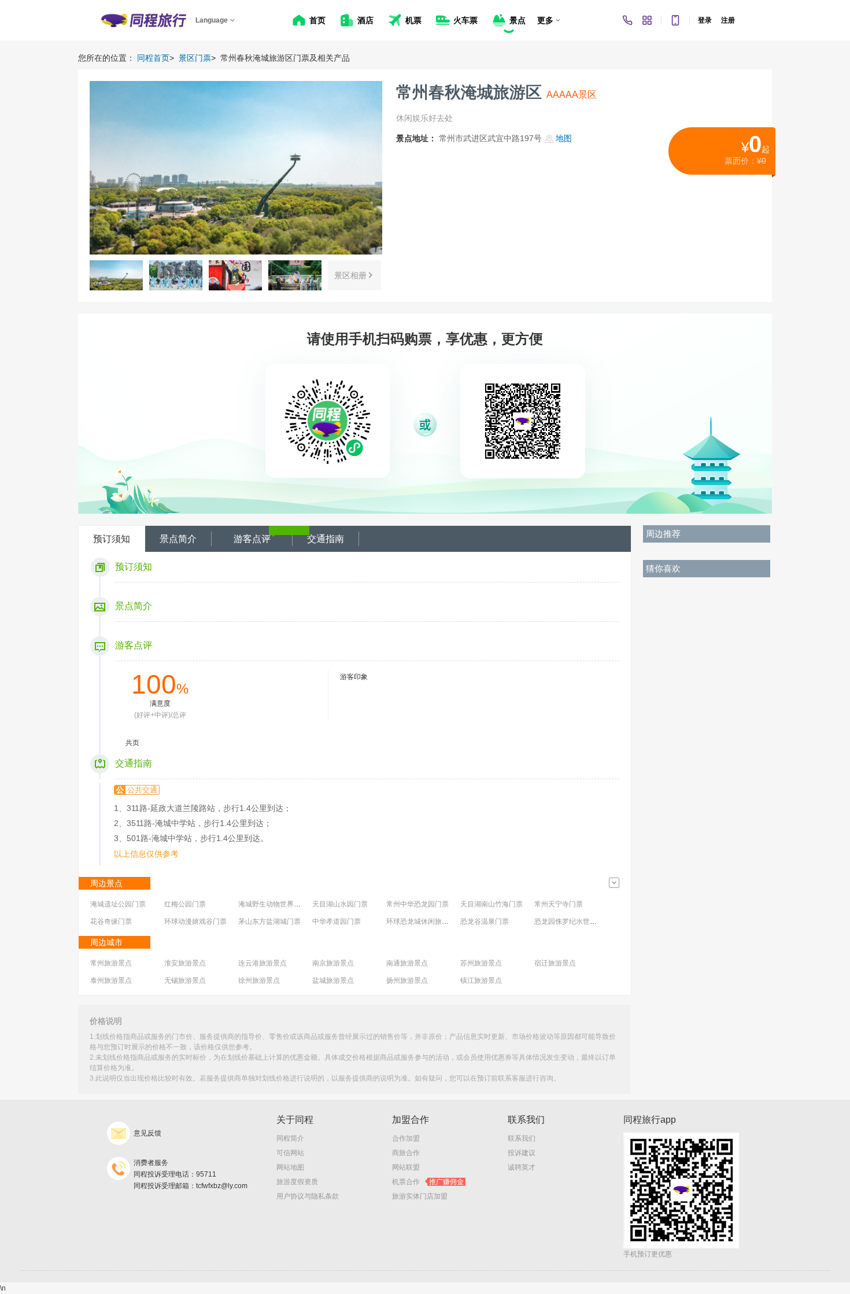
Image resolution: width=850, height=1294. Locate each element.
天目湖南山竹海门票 (491, 904)
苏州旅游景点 (481, 963)
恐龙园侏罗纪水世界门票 (572, 921)
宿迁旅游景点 (555, 963)
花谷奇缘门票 (111, 921)
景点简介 (178, 539)
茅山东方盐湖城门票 (269, 921)
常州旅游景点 (111, 963)
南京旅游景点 (333, 963)
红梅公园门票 (185, 904)
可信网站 (290, 1153)
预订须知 (111, 539)
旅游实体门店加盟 (420, 1196)
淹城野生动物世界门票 (273, 904)
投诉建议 (521, 1153)
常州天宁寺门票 (558, 904)
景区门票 (195, 57)
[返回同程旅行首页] (143, 20)
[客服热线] (627, 20)
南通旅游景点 (407, 963)
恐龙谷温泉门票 (484, 921)
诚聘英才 (521, 1167)
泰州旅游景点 (111, 980)
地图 (564, 138)
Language (211, 20)
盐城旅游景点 (333, 980)
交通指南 (325, 539)
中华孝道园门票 (336, 921)
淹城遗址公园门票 (118, 904)
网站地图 (290, 1167)
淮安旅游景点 (185, 963)
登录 (705, 20)
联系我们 (521, 1138)
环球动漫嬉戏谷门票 (195, 921)
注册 (728, 20)
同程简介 (290, 1138)
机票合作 (428, 1182)
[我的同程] (647, 20)
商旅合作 (406, 1153)
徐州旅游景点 (259, 980)
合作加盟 (406, 1138)
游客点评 (252, 539)
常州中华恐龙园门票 (417, 904)
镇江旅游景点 (481, 980)
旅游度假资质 (297, 1182)
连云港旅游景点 (262, 963)
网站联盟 (406, 1167)
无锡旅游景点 (185, 980)
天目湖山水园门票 (340, 904)
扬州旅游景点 (407, 980)
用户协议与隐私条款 (307, 1196)
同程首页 (153, 57)
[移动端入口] (675, 20)
